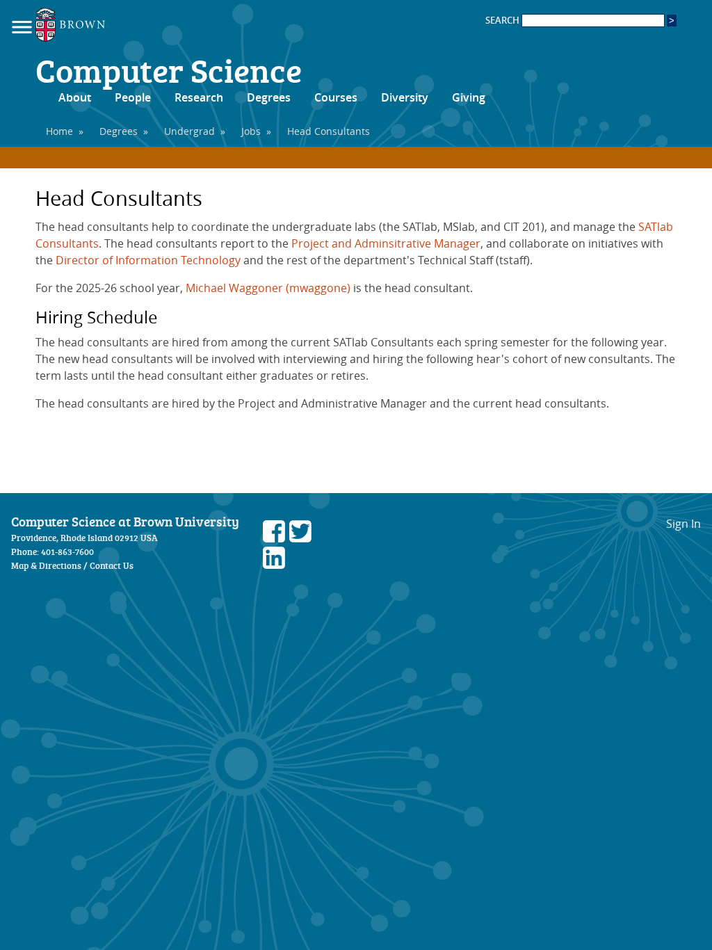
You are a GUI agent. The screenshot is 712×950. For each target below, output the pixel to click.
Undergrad (189, 131)
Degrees (269, 97)
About (74, 97)
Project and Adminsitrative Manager (385, 243)
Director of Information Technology (148, 260)
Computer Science (168, 69)
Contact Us (112, 565)
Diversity (404, 97)
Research (199, 97)
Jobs (251, 131)
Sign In (683, 523)
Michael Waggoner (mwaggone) (268, 288)
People (133, 97)
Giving (468, 97)
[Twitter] (300, 538)
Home (59, 131)
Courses (335, 97)
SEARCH (503, 20)
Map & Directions (46, 565)
